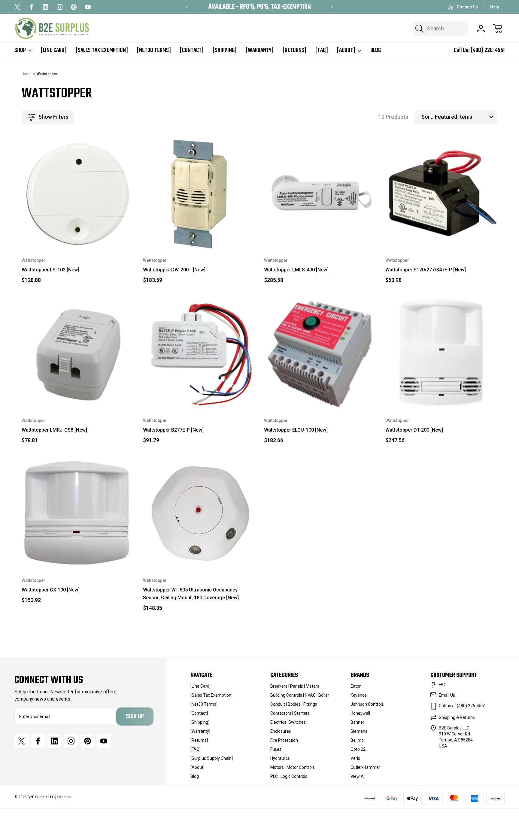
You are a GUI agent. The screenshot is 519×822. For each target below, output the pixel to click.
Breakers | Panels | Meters (294, 686)
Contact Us (467, 7)
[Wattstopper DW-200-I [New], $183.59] (199, 193)
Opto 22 (358, 749)
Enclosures (280, 731)
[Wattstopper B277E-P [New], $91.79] (199, 353)
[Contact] (192, 50)
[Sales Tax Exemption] (102, 50)
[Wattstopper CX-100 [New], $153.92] (78, 513)
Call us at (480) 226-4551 (462, 705)
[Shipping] (225, 50)
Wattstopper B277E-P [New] (173, 430)
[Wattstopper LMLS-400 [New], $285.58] (320, 193)
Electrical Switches (288, 722)
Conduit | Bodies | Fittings (293, 704)
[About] (346, 50)
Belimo (357, 740)
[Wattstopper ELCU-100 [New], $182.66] (320, 353)
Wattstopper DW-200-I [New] (174, 270)
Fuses (275, 749)
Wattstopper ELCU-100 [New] (296, 430)
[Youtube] (88, 7)
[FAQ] (321, 50)
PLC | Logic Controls (288, 776)
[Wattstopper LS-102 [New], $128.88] (78, 193)
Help (494, 7)
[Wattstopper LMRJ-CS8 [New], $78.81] (78, 353)
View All (358, 776)
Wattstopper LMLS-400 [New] (296, 270)
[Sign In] (481, 28)
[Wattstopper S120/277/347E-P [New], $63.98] (441, 193)
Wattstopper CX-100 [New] (51, 590)
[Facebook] (31, 7)
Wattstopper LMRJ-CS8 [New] (54, 430)
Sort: (427, 117)
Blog (375, 50)
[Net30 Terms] (154, 50)
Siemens (359, 731)
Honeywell (360, 713)
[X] (17, 7)
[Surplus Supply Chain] (211, 758)
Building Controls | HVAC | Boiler (299, 695)
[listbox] (465, 117)
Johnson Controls (367, 704)
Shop (20, 50)
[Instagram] (59, 7)
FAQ (443, 684)
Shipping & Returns (457, 717)
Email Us (447, 695)
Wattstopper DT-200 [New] (414, 430)
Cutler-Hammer (365, 767)
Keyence (359, 695)
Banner (357, 722)
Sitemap (64, 797)
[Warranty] (260, 50)
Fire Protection (284, 740)
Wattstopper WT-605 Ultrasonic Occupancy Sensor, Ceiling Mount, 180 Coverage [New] (191, 593)
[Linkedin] (45, 7)
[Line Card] (54, 50)
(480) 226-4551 (488, 50)
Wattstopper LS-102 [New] (50, 270)
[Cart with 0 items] (498, 28)
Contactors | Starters (290, 713)
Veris (355, 758)
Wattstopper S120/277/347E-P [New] (425, 270)
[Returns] (294, 50)
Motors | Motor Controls (292, 767)
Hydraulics (280, 758)
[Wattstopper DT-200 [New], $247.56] (441, 353)
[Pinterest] (74, 7)
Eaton (356, 686)
